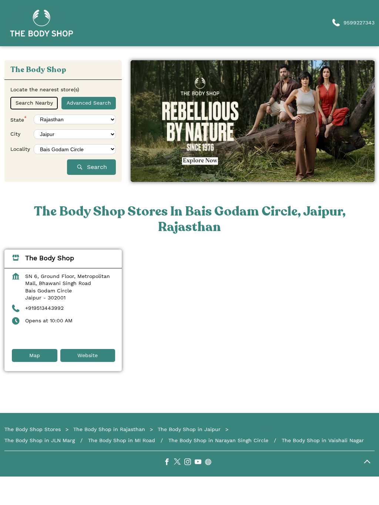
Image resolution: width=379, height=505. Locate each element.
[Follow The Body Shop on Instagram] (189, 462)
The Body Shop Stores (33, 429)
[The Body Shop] (41, 23)
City (15, 134)
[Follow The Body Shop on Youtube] (200, 462)
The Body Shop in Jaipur (189, 429)
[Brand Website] (210, 462)
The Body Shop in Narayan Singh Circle (218, 440)
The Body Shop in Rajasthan (109, 429)
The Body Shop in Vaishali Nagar (323, 440)
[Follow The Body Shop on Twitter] (179, 462)
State (18, 119)
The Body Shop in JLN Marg (39, 440)
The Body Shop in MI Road (121, 440)
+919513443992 (44, 308)
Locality (20, 149)
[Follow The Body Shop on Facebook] (169, 462)
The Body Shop (49, 258)
